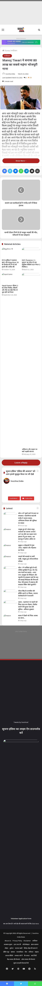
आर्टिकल (34, 941)
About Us (8, 941)
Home (7, 50)
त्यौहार (6, 948)
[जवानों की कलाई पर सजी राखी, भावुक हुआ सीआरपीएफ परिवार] (10, 559)
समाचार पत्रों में (19, 955)
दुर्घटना (11, 948)
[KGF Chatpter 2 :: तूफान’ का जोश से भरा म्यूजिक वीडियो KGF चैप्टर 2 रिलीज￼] (31, 253)
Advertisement (21, 38)
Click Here (35, 924)
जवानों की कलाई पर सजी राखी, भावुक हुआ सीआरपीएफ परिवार (28, 558)
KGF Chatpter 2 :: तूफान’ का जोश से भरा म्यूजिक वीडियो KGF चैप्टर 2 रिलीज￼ (31, 263)
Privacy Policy (17, 941)
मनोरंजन (14, 50)
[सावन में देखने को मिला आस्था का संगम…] (10, 618)
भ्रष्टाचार (13, 952)
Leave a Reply (21, 462)
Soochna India (10, 74)
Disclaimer (27, 941)
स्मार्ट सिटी (34, 955)
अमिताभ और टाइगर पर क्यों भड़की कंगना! (29, 450)
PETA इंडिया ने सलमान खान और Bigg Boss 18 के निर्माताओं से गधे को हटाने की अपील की (10, 263)
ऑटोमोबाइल (26, 944)
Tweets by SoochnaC (21, 722)
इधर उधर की (17, 944)
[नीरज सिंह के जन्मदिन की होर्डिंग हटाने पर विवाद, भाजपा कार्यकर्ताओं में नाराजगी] (10, 594)
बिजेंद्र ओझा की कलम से (30, 948)
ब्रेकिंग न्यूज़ (6, 952)
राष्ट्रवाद (37, 952)
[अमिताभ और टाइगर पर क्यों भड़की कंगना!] (31, 360)
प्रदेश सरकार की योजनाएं (28, 959)
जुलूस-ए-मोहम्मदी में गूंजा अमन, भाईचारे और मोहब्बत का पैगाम (27, 547)
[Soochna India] (21, 29)
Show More (20, 161)
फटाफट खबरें (18, 948)
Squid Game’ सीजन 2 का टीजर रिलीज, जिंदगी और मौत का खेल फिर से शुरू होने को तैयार (10, 288)
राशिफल (31, 952)
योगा (26, 952)
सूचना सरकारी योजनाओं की (21, 963)
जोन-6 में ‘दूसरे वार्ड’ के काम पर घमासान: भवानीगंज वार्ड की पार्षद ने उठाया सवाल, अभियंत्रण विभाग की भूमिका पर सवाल (28, 518)
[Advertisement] (21, 12)
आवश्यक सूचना (8, 944)
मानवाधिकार (19, 952)
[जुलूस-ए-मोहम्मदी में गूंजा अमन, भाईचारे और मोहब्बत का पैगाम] (10, 548)
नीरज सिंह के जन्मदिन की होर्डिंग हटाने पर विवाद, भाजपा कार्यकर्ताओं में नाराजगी (28, 593)
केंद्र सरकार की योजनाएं (13, 959)
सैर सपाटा (27, 955)
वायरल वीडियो (9, 955)
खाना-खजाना (34, 944)
